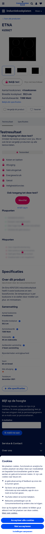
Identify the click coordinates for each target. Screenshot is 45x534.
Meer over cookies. (10, 513)
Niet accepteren (22, 526)
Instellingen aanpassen (22, 531)
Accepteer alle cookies (22, 520)
